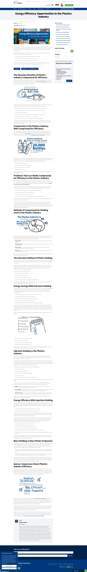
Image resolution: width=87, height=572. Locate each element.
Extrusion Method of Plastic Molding (62, 34)
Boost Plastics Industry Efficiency (62, 44)
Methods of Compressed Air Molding (62, 32)
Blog (17, 21)
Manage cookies (9, 568)
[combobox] (64, 57)
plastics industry (28, 133)
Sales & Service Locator (45, 1)
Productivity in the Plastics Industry (62, 27)
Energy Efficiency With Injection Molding (63, 40)
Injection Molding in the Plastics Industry (63, 38)
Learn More (25, 68)
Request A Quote (69, 5)
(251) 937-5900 (48, 5)
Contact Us (17, 68)
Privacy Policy (70, 563)
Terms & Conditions (50, 564)
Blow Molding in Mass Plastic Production (63, 42)
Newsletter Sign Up (64, 1)
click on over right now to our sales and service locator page (33, 515)
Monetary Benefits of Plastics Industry (63, 24)
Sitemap (56, 564)
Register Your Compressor (52, 563)
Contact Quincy (71, 1)
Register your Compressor (30, 1)
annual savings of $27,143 (41, 81)
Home (15, 21)
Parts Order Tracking (57, 1)
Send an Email (22, 524)
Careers (52, 1)
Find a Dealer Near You (33, 68)
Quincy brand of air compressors (40, 498)
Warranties (65, 563)
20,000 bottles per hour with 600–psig (37, 135)
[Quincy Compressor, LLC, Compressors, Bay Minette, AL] (57, 5)
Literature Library (38, 1)
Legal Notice (60, 563)
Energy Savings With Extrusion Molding (63, 36)
